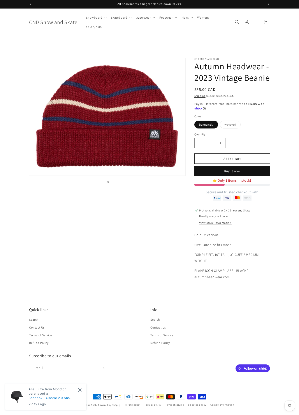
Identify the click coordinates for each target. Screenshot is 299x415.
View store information (215, 223)
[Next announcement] (268, 4)
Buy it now (232, 171)
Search (34, 320)
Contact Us (37, 327)
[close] (80, 390)
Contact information (222, 404)
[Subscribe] (103, 368)
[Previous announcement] (30, 4)
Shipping (200, 95)
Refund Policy (39, 343)
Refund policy (133, 404)
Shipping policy (197, 404)
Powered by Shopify (109, 404)
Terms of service (174, 404)
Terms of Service (40, 335)
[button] (95, 17)
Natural (233, 125)
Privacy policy (153, 404)
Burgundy (206, 125)
